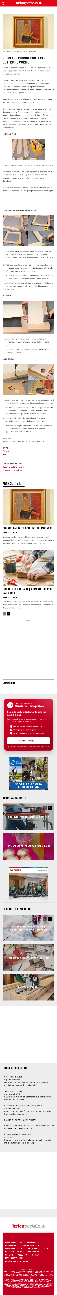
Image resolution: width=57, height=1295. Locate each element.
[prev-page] (4, 613)
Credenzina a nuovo (13, 1077)
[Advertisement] (28, 650)
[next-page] (8, 613)
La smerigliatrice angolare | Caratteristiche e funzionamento (28, 928)
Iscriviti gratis (26, 740)
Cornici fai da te (10, 532)
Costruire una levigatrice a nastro (28, 816)
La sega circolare (28, 987)
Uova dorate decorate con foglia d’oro (28, 846)
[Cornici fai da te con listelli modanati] (28, 507)
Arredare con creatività (12, 470)
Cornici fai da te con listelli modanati (28, 528)
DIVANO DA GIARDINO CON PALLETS (20, 1120)
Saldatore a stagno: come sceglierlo (28, 957)
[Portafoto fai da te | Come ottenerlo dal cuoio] (28, 568)
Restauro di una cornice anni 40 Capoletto (23, 1105)
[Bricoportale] (28, 3)
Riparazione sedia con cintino (17, 1134)
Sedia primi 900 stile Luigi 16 (17, 1091)
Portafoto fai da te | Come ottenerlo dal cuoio (27, 591)
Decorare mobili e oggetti (13, 467)
